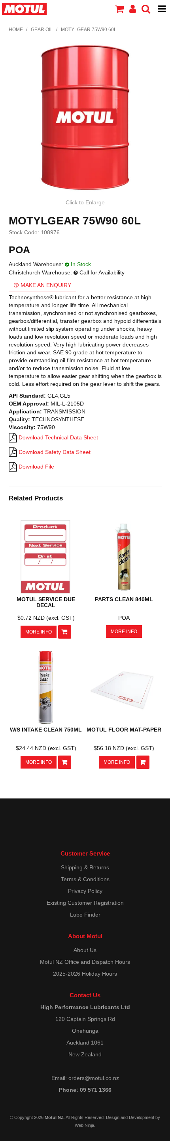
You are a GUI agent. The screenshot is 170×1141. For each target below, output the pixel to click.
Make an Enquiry (46, 285)
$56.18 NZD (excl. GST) (124, 748)
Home (16, 29)
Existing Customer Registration (85, 903)
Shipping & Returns (85, 867)
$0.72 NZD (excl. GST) (46, 618)
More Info (38, 632)
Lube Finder (85, 914)
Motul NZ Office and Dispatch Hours (85, 962)
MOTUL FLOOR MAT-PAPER (124, 729)
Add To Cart (64, 632)
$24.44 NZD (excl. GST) (46, 748)
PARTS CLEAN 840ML (124, 599)
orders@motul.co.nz (93, 1078)
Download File (36, 466)
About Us (85, 950)
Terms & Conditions (85, 879)
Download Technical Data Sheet (58, 437)
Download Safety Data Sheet (55, 452)
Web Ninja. (85, 1125)
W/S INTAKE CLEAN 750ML (46, 729)
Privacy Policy (85, 891)
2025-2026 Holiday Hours (85, 974)
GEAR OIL (42, 29)
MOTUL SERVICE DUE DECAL (46, 602)
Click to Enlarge (85, 202)
